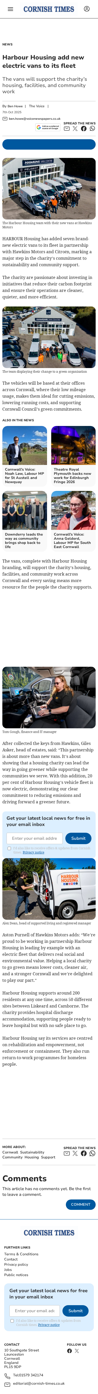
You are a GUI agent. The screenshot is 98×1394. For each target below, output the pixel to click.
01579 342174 (31, 1375)
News (7, 44)
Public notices (16, 1274)
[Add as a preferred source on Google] (47, 127)
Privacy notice (33, 852)
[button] (10, 9)
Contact (11, 1259)
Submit (78, 838)
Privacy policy (16, 1264)
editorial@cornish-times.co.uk (39, 1384)
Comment (80, 1204)
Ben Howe (15, 106)
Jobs (8, 1269)
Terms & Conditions (21, 1254)
